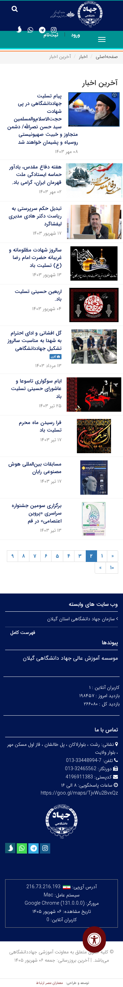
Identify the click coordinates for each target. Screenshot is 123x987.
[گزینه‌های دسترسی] (94, 939)
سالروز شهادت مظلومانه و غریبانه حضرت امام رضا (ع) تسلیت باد (35, 258)
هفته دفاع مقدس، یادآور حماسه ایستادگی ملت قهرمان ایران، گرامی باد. (35, 175)
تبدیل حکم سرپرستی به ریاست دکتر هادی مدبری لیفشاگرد (35, 216)
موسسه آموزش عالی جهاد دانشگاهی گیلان (70, 658)
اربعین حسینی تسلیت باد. (38, 295)
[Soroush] (19, 29)
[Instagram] (54, 30)
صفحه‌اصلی (107, 56)
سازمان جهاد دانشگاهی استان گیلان (81, 619)
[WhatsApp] (30, 30)
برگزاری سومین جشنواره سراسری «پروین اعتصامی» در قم (37, 513)
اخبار (83, 56)
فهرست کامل (22, 632)
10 (112, 568)
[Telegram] (42, 30)
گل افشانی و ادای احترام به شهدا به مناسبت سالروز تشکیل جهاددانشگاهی (35, 341)
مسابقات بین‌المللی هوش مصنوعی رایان (35, 468)
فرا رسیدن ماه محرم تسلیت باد (40, 427)
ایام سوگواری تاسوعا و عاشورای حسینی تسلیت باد (36, 389)
